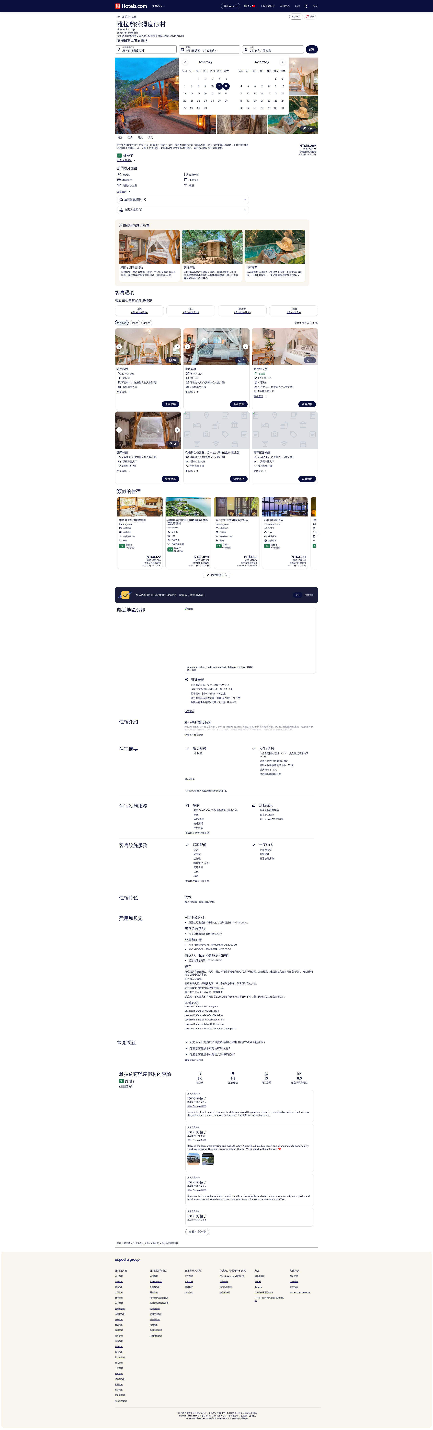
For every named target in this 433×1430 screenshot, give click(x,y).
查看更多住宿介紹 (194, 734)
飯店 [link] (119, 1243)
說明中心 (285, 6)
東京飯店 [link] (119, 1325)
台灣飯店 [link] (154, 1276)
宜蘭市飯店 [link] (120, 1314)
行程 (297, 6)
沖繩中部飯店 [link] (156, 1314)
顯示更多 (190, 779)
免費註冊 (309, 595)
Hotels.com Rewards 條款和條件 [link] (269, 1299)
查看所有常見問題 (194, 1059)
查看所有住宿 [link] (129, 16)
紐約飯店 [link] (119, 1373)
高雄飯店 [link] (119, 1281)
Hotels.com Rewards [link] (300, 1292)
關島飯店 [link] (154, 1292)
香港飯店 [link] (119, 1330)
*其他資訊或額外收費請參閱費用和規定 (204, 790)
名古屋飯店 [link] (120, 1379)
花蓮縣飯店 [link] (155, 1319)
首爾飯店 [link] (119, 1346)
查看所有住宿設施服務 (197, 832)
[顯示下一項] (316, 533)
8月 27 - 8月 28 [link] (139, 312)
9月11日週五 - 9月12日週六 (201, 50)
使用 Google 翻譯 (196, 1106)
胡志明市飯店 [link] (121, 1400)
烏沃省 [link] (138, 1243)
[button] (198, 78)
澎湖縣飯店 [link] (155, 1308)
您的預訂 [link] (189, 1276)
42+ (310, 128)
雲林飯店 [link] (154, 1325)
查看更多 (189, 711)
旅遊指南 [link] (294, 1287)
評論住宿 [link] (189, 1292)
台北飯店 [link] (119, 1276)
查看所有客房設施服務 (197, 881)
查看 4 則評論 (124, 160)
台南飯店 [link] (119, 1297)
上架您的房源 (267, 6)
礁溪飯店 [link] (119, 1287)
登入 (315, 6)
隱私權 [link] (258, 1281)
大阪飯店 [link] (119, 1292)
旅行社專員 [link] (225, 1292)
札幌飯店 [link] (119, 1384)
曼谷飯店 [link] (119, 1362)
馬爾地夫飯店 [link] (156, 1281)
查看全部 (122, 191)
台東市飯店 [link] (120, 1308)
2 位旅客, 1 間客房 (260, 50)
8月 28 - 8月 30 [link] (242, 312)
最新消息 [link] (224, 1281)
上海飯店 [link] (119, 1368)
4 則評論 (123, 1086)
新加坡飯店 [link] (120, 1395)
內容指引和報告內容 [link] (264, 1292)
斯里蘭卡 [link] (128, 1243)
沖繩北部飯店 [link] (156, 1335)
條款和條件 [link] (260, 1276)
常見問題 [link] (189, 1281)
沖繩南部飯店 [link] (156, 1330)
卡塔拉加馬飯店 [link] (151, 1243)
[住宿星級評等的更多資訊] (133, 29)
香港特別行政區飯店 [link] (159, 1303)
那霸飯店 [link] (119, 1390)
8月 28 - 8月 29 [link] (191, 312)
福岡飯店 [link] (119, 1352)
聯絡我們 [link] (189, 1287)
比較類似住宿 (219, 574)
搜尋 (312, 49)
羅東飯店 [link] (119, 1335)
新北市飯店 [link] (120, 1357)
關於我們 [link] (294, 1276)
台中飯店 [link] (119, 1303)
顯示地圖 (191, 670)
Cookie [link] (258, 1287)
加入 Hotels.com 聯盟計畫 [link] (232, 1276)
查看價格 (170, 404)
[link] (310, 16)
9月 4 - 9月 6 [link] (294, 312)
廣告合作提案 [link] (226, 1287)
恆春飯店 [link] (119, 1341)
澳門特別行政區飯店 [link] (159, 1297)
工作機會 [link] (294, 1281)
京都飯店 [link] (119, 1319)
